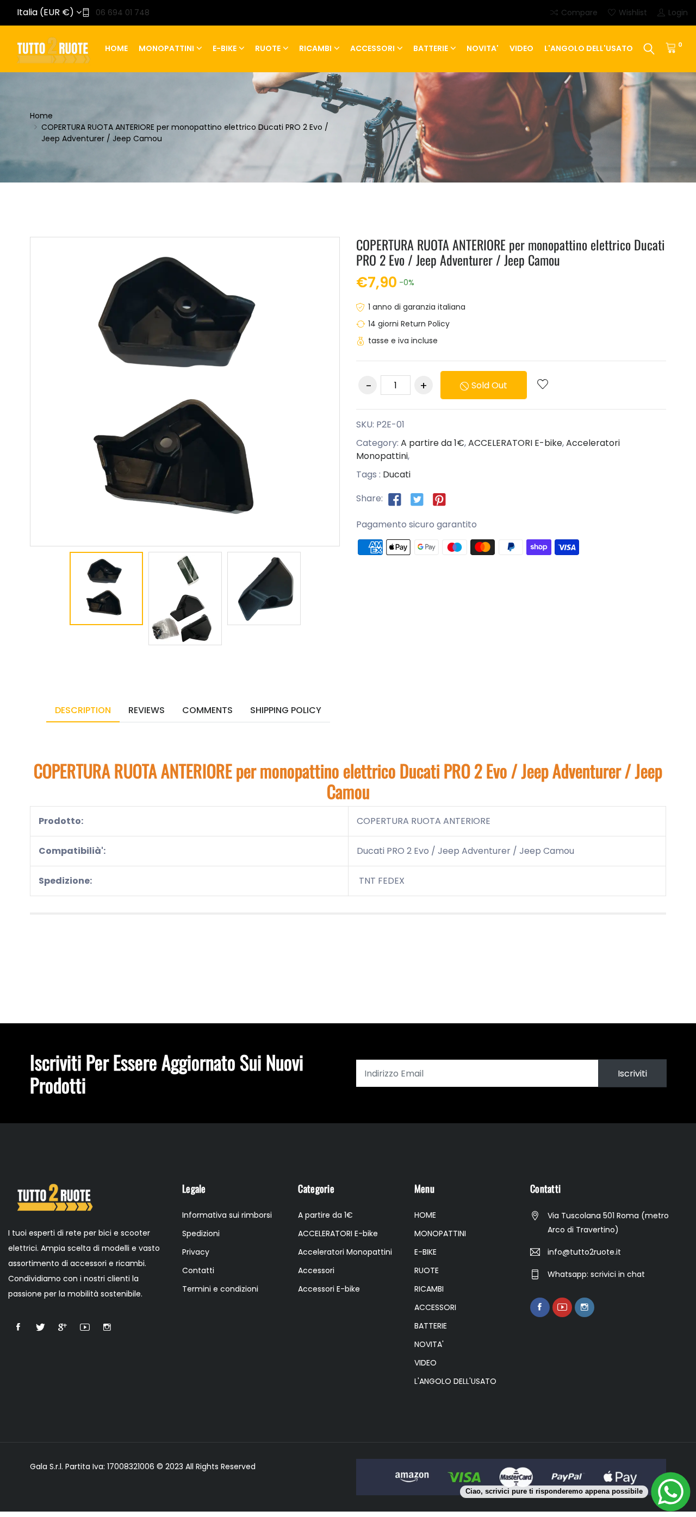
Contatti (198, 1270)
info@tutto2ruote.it (584, 1252)
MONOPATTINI (166, 48)
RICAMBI (315, 48)
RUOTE (268, 48)
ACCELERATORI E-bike (515, 443)
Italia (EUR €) (46, 12)
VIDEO (521, 48)
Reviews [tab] (146, 710)
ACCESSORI (372, 48)
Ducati (397, 474)
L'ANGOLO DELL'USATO (588, 48)
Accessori (316, 1270)
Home (41, 115)
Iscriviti (632, 1073)
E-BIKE (225, 48)
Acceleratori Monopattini (345, 1252)
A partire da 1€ (432, 443)
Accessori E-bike (329, 1288)
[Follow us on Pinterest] (439, 499)
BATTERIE (430, 48)
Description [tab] (83, 710)
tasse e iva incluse (403, 340)
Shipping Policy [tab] (285, 710)
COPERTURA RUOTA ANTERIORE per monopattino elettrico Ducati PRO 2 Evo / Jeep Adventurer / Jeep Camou (510, 252)
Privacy (195, 1252)
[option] (106, 590)
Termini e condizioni (220, 1288)
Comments (207, 710)
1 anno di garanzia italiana (416, 306)
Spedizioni (201, 1233)
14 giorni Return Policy (409, 323)
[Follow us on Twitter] (417, 499)
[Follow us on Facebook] (395, 499)
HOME (116, 48)
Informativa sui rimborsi (227, 1215)
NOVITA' (483, 48)
